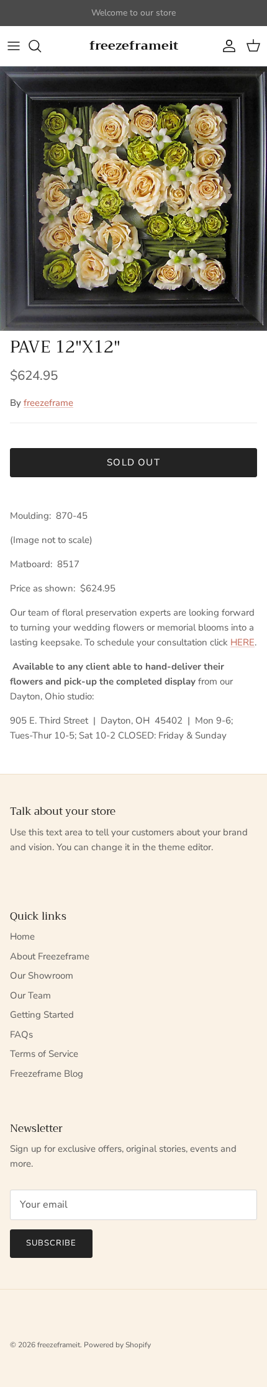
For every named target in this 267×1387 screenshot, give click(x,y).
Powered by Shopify (117, 1345)
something (144, 18)
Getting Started (42, 1014)
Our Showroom (41, 975)
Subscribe (51, 1243)
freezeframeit (58, 1345)
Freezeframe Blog (46, 1073)
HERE (242, 642)
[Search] (41, 46)
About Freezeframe (49, 956)
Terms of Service (44, 1054)
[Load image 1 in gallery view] (133, 198)
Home (22, 936)
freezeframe (48, 403)
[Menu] (13, 46)
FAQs (21, 1034)
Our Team (30, 995)
